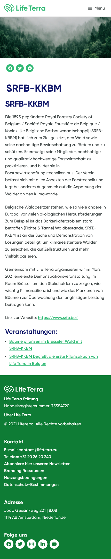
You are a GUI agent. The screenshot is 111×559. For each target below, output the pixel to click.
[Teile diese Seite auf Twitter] (19, 67)
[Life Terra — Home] (24, 8)
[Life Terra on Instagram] (31, 544)
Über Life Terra (17, 414)
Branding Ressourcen (24, 470)
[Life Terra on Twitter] (20, 544)
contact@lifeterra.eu (38, 449)
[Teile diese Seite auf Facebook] (9, 67)
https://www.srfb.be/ (58, 317)
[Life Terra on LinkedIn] (42, 544)
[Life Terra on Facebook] (8, 544)
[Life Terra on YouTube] (54, 544)
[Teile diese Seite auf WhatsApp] (29, 67)
